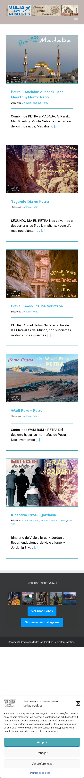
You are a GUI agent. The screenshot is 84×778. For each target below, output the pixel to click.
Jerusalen (34, 520)
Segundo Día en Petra (30, 201)
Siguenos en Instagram (42, 622)
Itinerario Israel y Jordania (33, 515)
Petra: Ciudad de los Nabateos (37, 306)
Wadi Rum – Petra (27, 410)
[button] (78, 703)
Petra (45, 102)
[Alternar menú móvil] (76, 18)
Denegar (42, 753)
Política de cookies (40, 773)
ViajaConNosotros (64, 642)
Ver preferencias (42, 763)
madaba (37, 102)
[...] (56, 126)
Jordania (27, 102)
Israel (25, 520)
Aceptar (42, 742)
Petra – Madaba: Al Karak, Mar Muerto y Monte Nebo (37, 94)
